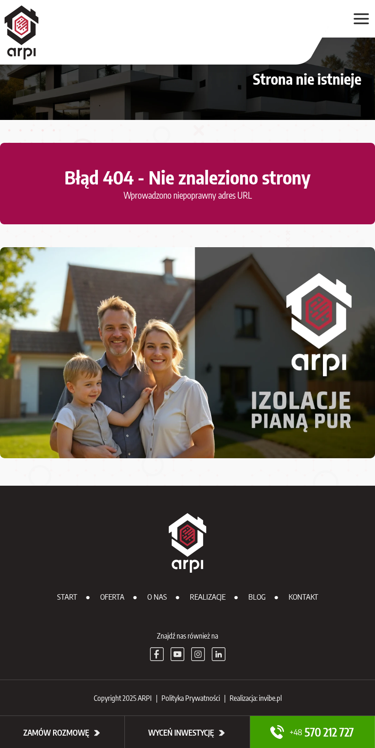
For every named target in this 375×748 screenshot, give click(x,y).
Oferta (112, 596)
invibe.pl (270, 698)
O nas (157, 596)
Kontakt (303, 596)
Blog (257, 596)
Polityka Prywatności (190, 698)
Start (67, 596)
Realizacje (207, 596)
